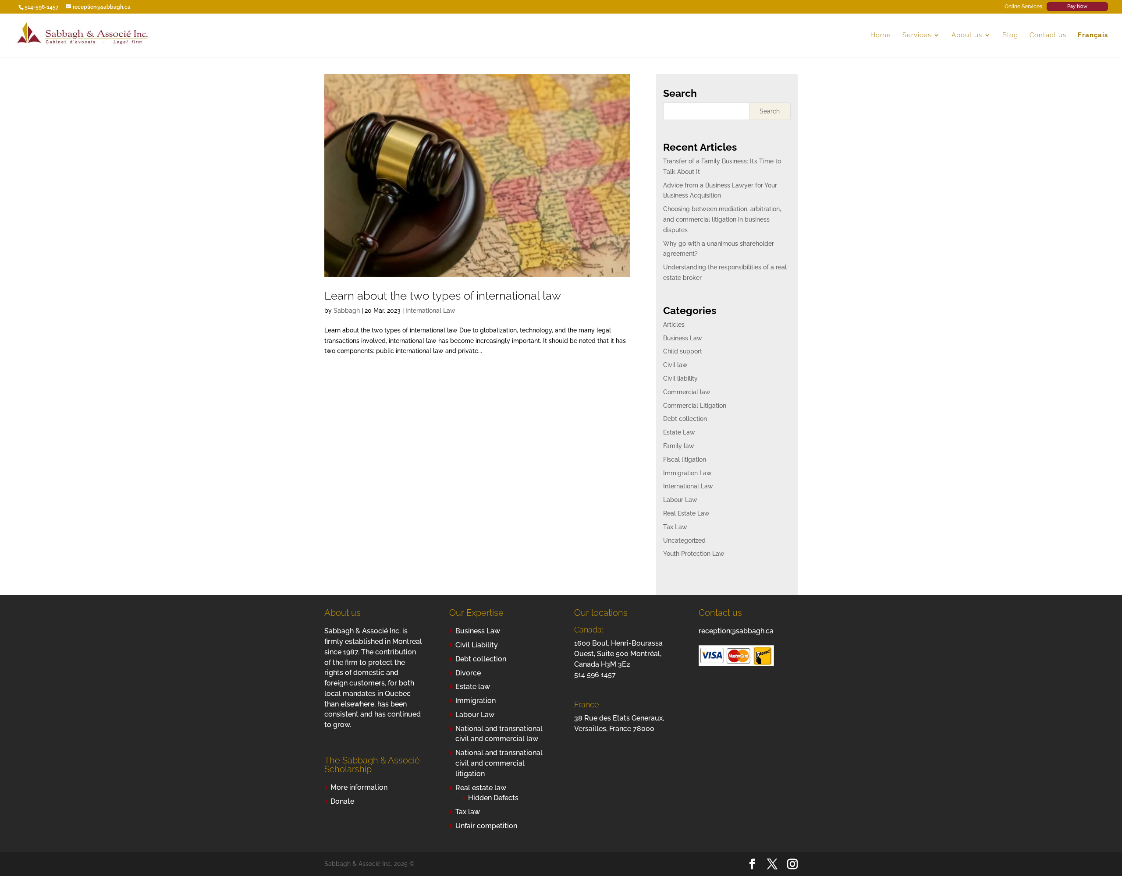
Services (916, 35)
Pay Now (1077, 6)
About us (967, 35)
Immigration (475, 700)
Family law (678, 445)
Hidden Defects (493, 798)
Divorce (468, 673)
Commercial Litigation (694, 405)
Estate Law (679, 432)
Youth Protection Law (693, 553)
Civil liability (680, 378)
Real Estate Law (686, 513)
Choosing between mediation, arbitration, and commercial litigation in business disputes (722, 219)
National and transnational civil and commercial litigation (499, 763)
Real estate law (480, 788)
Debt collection (685, 418)
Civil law (675, 364)
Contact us (1048, 35)
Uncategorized (684, 540)
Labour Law (680, 499)
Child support (682, 351)
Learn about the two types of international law (442, 295)
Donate (342, 801)
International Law (430, 310)
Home (880, 35)
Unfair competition (486, 826)
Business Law (682, 338)
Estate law (472, 686)
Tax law (467, 812)
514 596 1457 (595, 675)
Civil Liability (476, 645)
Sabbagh (347, 310)
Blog (1010, 35)
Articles (674, 324)
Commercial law (686, 392)
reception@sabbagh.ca (736, 631)
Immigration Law (687, 473)
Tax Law (675, 526)
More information (358, 787)
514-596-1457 (42, 7)
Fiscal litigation (684, 459)
